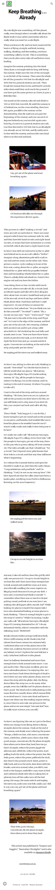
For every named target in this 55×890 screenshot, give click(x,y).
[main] (27, 14)
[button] (3, 3)
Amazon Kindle (43, 852)
